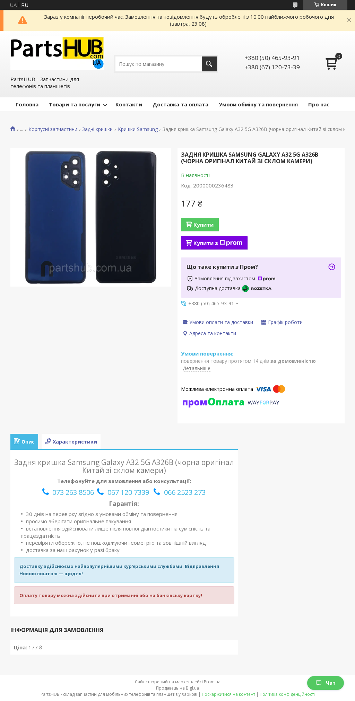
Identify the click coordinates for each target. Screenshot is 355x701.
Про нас (318, 104)
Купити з (205, 242)
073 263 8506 (73, 492)
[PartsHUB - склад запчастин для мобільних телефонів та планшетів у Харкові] (57, 53)
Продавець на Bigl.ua (177, 688)
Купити (203, 224)
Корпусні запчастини (52, 129)
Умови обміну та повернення (258, 104)
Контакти (128, 104)
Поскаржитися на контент (228, 694)
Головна (27, 104)
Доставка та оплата (180, 104)
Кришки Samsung (138, 129)
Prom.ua (212, 682)
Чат (331, 683)
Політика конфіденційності (287, 694)
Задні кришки (97, 129)
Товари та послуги (74, 104)
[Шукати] (209, 63)
